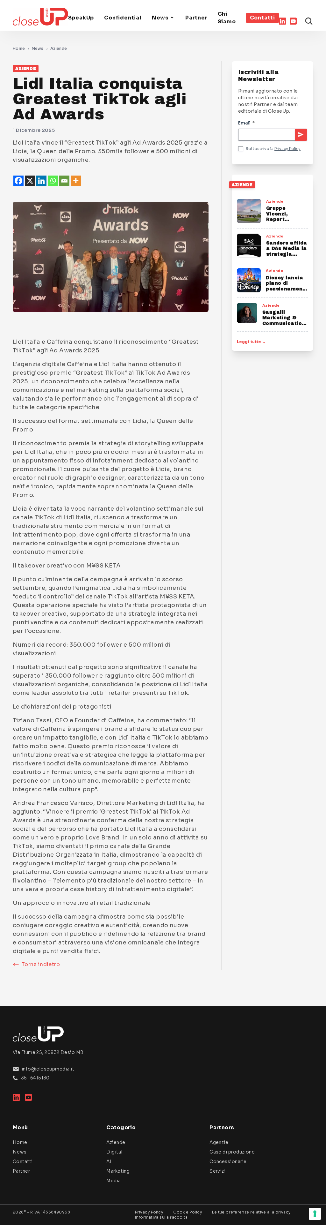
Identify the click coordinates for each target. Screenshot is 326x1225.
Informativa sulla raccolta (161, 1217)
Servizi (217, 1171)
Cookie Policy (187, 1212)
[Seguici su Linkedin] (282, 21)
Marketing (118, 1171)
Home (19, 48)
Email (246, 123)
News (160, 17)
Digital (114, 1152)
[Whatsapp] (53, 181)
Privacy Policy (287, 148)
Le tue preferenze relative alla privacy (251, 1212)
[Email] (64, 181)
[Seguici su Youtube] (293, 21)
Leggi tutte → (251, 341)
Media (113, 1181)
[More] (76, 181)
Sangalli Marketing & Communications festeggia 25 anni (285, 323)
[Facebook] (18, 181)
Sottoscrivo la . (273, 148)
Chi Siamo (227, 18)
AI (108, 1161)
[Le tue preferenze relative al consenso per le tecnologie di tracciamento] (315, 1214)
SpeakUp (81, 17)
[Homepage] (40, 17)
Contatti (262, 17)
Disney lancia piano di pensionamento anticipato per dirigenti (287, 289)
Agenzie (218, 1142)
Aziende (58, 48)
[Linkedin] (41, 181)
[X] (30, 181)
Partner (196, 17)
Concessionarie (227, 1161)
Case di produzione (232, 1152)
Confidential (123, 17)
